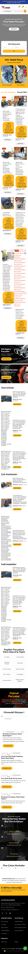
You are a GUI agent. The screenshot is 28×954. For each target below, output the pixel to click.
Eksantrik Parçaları (7, 663)
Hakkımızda (4, 941)
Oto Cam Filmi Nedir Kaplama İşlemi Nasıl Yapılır (12, 757)
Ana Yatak (6, 657)
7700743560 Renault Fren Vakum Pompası (7, 214)
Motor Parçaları (7, 85)
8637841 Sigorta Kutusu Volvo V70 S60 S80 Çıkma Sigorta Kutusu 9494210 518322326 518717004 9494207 (19, 394)
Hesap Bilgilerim (5, 930)
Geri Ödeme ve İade (20, 924)
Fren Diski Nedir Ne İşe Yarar (11, 778)
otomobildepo (10, 731)
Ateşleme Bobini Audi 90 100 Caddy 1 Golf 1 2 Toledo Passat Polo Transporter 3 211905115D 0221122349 (20, 314)
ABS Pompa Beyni (17, 882)
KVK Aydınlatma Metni (20, 927)
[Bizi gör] (6, 913)
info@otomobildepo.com (12, 909)
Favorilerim (4, 933)
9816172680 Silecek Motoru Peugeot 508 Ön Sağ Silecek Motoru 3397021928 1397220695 (7, 116)
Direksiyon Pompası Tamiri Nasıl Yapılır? (12, 735)
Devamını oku (8, 745)
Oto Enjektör (20, 674)
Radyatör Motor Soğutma (20, 680)
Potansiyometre (7, 680)
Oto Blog (3, 924)
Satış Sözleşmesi (19, 930)
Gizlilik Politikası (19, 921)
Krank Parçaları (7, 669)
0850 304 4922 (10, 907)
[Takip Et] (10, 913)
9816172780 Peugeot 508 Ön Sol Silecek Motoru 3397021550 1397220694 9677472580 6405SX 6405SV (7, 168)
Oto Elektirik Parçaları (13, 880)
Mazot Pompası (20, 669)
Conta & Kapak (20, 657)
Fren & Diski (18, 878)
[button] (2, 74)
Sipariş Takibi (4, 927)
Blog (23, 731)
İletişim (16, 941)
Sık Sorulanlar (4, 921)
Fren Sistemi (21, 85)
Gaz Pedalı (20, 663)
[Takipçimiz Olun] (2, 913)
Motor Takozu (7, 674)
